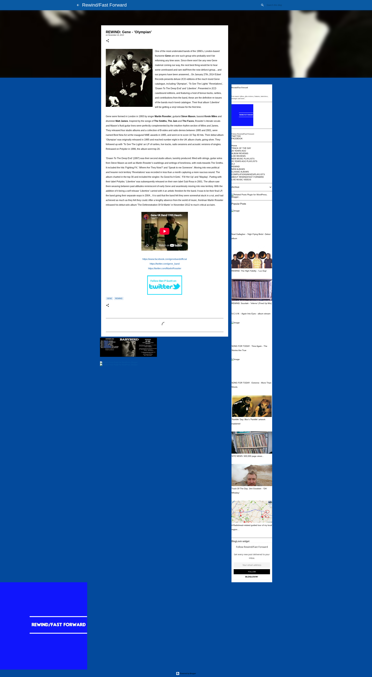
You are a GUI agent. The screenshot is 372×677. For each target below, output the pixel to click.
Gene (109, 298)
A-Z (233, 164)
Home (234, 145)
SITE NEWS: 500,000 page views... (247, 456)
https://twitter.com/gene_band (165, 264)
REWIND (118, 298)
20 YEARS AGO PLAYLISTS (244, 161)
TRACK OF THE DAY (241, 148)
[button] (107, 41)
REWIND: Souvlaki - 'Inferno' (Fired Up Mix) (251, 303)
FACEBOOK (237, 138)
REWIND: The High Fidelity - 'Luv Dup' (249, 271)
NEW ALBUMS (238, 169)
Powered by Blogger (187, 673)
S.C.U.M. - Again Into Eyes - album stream (250, 313)
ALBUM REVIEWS (239, 153)
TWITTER (236, 136)
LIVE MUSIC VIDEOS (241, 179)
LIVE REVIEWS (238, 156)
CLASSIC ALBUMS (240, 172)
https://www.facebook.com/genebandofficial (164, 259)
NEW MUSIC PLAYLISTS (242, 158)
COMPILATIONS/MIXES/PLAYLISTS (248, 174)
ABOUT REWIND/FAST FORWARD (247, 177)
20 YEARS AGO (238, 151)
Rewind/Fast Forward (104, 5)
